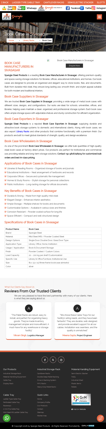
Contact (40, 409)
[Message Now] (7, 418)
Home (11, 40)
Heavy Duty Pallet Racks (46, 387)
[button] (74, 63)
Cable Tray (7, 380)
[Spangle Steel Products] (50, 10)
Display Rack (8, 383)
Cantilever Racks (52, 2)
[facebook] (45, 360)
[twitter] (53, 360)
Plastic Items (76, 383)
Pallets (74, 387)
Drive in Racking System (46, 380)
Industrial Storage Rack (12, 373)
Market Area (42, 416)
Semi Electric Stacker (78, 2)
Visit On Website (79, 409)
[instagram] (61, 360)
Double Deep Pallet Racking (48, 377)
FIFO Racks (41, 383)
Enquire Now (74, 66)
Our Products (42, 406)
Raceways (7, 406)
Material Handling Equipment (14, 377)
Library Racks (28, 40)
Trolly (73, 377)
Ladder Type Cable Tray (24, 2)
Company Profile (43, 402)
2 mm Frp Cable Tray (11, 409)
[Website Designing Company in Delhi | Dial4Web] (87, 426)
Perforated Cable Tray (11, 402)
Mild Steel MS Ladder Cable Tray (15, 412)
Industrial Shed (77, 380)
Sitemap (40, 412)
